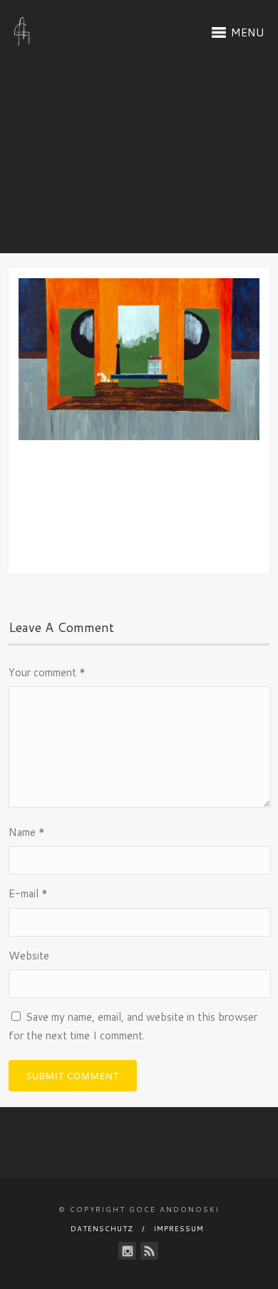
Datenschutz (102, 1228)
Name (27, 832)
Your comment (47, 672)
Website (29, 955)
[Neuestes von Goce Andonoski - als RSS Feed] (149, 1251)
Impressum (179, 1228)
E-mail (28, 893)
